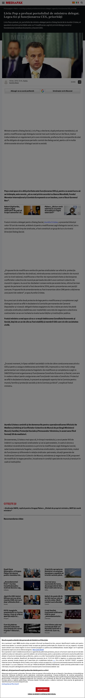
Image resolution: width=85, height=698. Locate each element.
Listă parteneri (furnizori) (10, 684)
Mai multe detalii (38, 650)
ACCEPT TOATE (42, 689)
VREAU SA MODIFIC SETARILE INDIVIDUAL (42, 694)
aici (54, 660)
